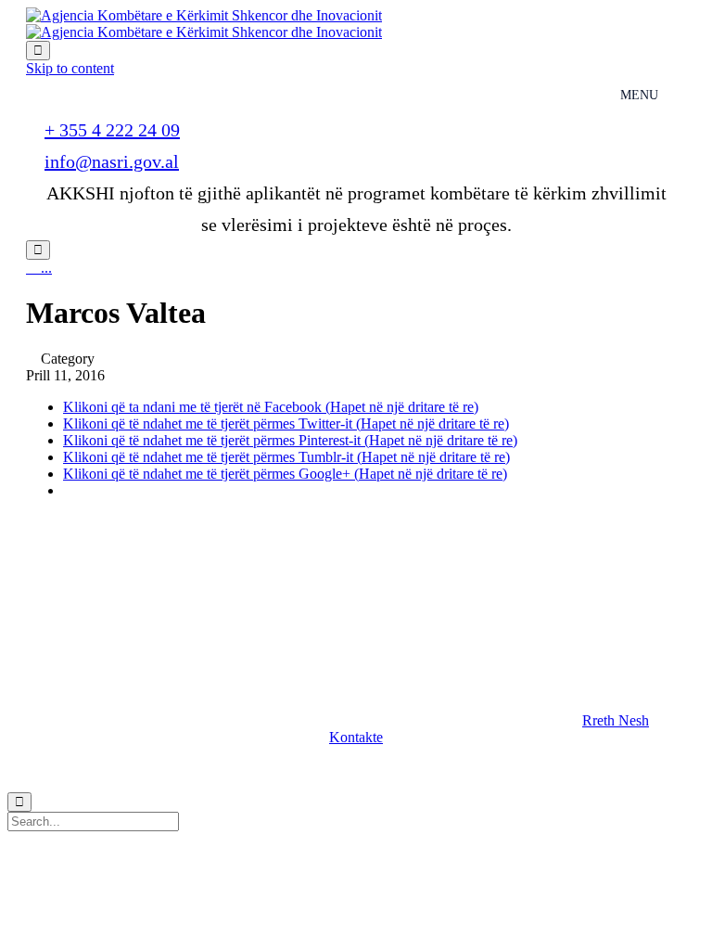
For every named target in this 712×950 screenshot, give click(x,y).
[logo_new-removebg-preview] (126, 604)
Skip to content (70, 68)
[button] (615, 720)
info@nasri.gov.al (111, 161)
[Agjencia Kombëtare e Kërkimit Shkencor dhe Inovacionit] (204, 23)
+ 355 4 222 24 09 (112, 130)
